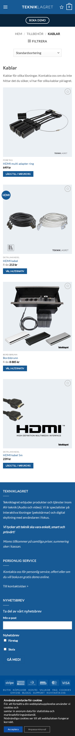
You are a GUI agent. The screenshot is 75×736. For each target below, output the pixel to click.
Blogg (26, 692)
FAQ (55, 689)
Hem (18, 34)
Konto (33, 689)
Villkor (45, 689)
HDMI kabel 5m (13, 455)
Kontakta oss (56, 692)
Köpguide (19, 689)
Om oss (15, 692)
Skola (11, 649)
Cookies (65, 689)
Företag (13, 640)
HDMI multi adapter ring (18, 163)
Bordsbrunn (10, 358)
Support (39, 692)
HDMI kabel (10, 261)
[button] (5, 7)
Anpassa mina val (37, 729)
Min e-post (9, 617)
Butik (7, 689)
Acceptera (13, 729)
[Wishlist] (62, 7)
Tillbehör (35, 34)
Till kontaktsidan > (15, 586)
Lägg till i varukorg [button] (18, 174)
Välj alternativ (15, 271)
